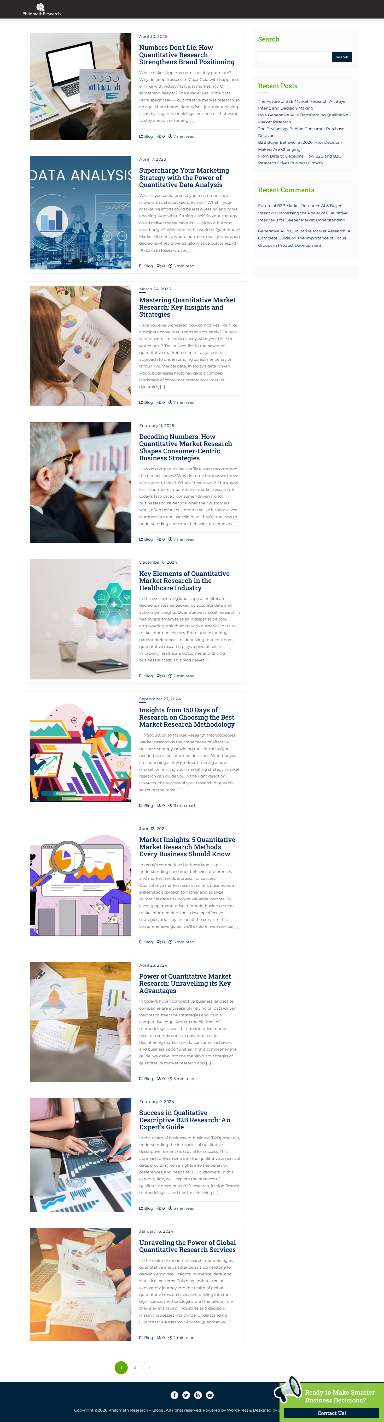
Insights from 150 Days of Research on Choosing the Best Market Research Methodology (187, 717)
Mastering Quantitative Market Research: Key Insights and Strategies (187, 307)
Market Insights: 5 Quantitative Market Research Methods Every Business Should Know (187, 846)
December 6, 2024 (158, 562)
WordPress (237, 1410)
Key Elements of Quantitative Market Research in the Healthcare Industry (184, 580)
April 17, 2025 (152, 159)
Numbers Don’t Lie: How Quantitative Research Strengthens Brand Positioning (187, 54)
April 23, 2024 (153, 965)
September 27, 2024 (160, 698)
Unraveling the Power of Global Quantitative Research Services (187, 1246)
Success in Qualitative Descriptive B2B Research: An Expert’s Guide (184, 1119)
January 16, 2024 (156, 1231)
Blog (148, 136)
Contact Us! (332, 1412)
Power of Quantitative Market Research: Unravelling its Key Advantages (185, 983)
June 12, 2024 (153, 828)
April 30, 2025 (153, 36)
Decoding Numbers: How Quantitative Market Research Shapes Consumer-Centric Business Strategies (185, 447)
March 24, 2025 (155, 288)
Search (269, 39)
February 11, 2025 (156, 425)
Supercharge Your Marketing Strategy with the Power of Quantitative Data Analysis (184, 177)
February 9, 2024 (156, 1101)
